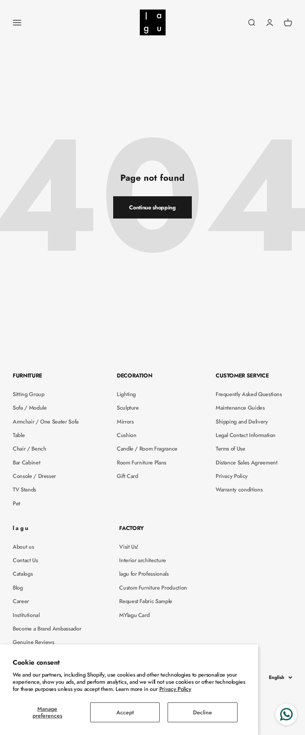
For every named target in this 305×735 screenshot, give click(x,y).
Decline (202, 712)
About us (23, 547)
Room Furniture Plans (141, 462)
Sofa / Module (29, 408)
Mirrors (125, 422)
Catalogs (23, 574)
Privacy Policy (175, 689)
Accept (125, 712)
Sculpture (128, 408)
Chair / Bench (29, 449)
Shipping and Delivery (242, 422)
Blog (18, 588)
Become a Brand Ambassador (47, 628)
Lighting (126, 394)
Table (19, 435)
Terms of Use (230, 449)
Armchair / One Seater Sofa (46, 422)
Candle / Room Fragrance (147, 449)
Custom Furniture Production (153, 588)
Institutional (26, 615)
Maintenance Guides (240, 408)
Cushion (127, 435)
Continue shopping (152, 207)
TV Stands (24, 489)
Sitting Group (28, 394)
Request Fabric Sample (145, 601)
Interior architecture (142, 560)
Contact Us (25, 560)
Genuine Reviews (33, 642)
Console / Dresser (34, 476)
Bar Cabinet (26, 462)
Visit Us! (128, 547)
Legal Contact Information (246, 435)
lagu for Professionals (143, 574)
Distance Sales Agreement (247, 462)
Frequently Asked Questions (249, 394)
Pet (16, 503)
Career (21, 601)
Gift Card (127, 476)
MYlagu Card (134, 615)
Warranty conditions (239, 489)
